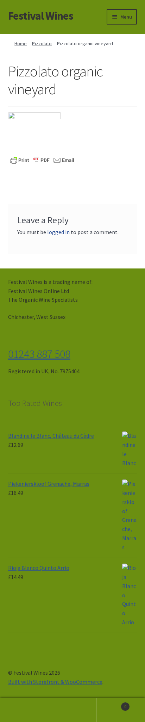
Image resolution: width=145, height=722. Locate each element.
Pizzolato (42, 43)
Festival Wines (40, 16)
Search (72, 710)
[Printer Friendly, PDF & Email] (42, 160)
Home (20, 43)
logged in (58, 232)
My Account (24, 710)
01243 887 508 (39, 354)
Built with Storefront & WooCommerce (55, 681)
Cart (112, 704)
